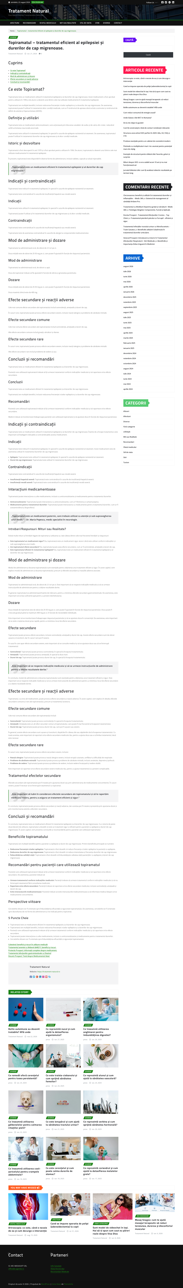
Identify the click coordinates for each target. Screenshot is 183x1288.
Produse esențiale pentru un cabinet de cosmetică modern (147, 141)
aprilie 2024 (128, 389)
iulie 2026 (127, 271)
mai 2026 (127, 281)
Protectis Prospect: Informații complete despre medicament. (32, 950)
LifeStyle (126, 432)
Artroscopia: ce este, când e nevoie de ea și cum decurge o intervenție (27, 1229)
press (48, 1039)
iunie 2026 (127, 276)
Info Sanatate (56, 1266)
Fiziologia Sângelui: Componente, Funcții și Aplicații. (149, 210)
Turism (126, 462)
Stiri (97, 23)
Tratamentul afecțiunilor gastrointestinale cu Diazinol (29, 953)
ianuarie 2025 (128, 348)
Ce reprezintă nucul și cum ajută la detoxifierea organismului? (60, 1032)
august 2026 (128, 266)
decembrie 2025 (129, 297)
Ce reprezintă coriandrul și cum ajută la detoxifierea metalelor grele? (100, 1171)
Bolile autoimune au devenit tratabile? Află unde (24, 1030)
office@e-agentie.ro (16, 1269)
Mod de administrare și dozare (22, 76)
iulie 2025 (127, 317)
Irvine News (56, 1284)
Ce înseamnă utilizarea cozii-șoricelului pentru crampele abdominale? (24, 1171)
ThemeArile (68, 1284)
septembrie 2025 (130, 307)
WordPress (45, 1284)
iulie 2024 (127, 374)
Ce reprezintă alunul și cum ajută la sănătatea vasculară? (99, 1077)
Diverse (106, 23)
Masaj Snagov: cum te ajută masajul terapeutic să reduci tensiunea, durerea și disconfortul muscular (154, 1224)
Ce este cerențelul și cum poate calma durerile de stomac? (60, 1171)
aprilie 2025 (128, 333)
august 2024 (128, 368)
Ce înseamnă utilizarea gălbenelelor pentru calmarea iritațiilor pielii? (25, 1124)
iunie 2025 (127, 322)
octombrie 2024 (129, 363)
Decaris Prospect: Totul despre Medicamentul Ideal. (29, 956)
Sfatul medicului (48, 23)
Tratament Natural (28, 10)
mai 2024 (127, 384)
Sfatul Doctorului (57, 1269)
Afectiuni (14, 23)
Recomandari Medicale (60, 1271)
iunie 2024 (127, 379)
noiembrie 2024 (129, 358)
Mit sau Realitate (68, 23)
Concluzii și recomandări (20, 82)
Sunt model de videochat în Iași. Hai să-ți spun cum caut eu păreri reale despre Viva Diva (111, 1230)
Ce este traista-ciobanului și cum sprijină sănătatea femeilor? (61, 1078)
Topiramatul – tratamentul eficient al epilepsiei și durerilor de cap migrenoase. (46, 31)
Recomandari (29, 23)
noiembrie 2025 (129, 302)
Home (12, 31)
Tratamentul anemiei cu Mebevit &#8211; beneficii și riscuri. (32, 947)
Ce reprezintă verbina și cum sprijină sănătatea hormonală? (100, 1123)
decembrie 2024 (129, 353)
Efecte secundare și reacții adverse (24, 79)
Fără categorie (129, 427)
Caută (129, 40)
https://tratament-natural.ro (48, 971)
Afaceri (126, 411)
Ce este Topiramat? (18, 70)
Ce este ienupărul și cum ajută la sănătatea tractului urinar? (62, 1123)
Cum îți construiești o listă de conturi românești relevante (146, 128)
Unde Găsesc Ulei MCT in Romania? (137, 118)
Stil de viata (86, 23)
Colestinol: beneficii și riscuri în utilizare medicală (28, 944)
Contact (118, 23)
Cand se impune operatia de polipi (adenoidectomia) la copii (147, 86)
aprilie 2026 (128, 287)
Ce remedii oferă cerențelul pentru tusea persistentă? (23, 1077)
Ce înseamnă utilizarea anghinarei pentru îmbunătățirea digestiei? (97, 1032)
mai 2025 (127, 328)
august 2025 (128, 312)
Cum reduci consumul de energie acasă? (139, 112)
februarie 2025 (129, 343)
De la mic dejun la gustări (133, 123)
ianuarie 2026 (128, 292)
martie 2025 (128, 338)
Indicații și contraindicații (20, 73)
